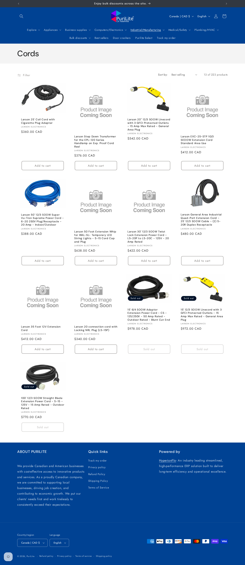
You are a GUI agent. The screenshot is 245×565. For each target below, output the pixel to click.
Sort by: (162, 75)
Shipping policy (104, 556)
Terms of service (83, 556)
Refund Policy (96, 474)
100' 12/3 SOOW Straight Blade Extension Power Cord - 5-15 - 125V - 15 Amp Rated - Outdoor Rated (42, 403)
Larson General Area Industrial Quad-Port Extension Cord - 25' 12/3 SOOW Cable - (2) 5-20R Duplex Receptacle (201, 219)
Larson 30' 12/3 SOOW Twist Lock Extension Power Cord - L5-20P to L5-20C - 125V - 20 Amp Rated (148, 236)
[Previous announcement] (18, 3)
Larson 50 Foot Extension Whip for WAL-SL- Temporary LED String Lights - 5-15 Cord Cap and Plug (95, 236)
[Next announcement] (226, 3)
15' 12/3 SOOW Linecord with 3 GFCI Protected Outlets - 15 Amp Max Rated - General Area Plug (202, 314)
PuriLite (31, 556)
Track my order (97, 460)
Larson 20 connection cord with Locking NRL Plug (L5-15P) (96, 328)
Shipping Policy (98, 481)
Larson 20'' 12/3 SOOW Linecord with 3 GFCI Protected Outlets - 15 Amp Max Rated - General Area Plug (148, 124)
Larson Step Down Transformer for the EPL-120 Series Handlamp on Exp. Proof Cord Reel (95, 141)
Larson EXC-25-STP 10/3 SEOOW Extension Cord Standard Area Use (197, 140)
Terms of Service (98, 487)
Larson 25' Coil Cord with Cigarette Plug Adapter (38, 121)
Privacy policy (97, 467)
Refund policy (46, 556)
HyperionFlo (167, 460)
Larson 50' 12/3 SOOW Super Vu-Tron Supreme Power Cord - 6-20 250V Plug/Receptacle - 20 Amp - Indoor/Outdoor (42, 220)
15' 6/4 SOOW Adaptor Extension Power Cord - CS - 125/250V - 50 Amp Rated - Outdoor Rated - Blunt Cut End (148, 314)
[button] (21, 16)
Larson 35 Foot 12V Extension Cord (41, 328)
